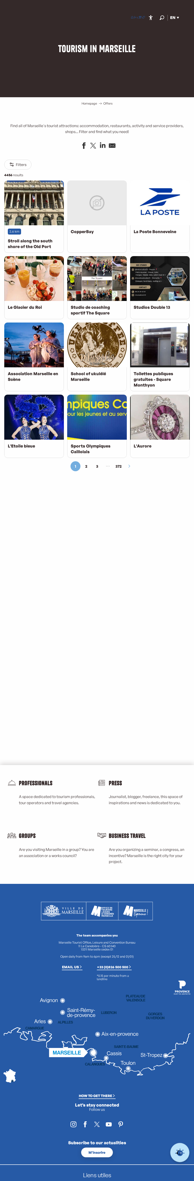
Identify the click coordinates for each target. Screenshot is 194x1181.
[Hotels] (136, 17)
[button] (162, 18)
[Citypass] (140, 17)
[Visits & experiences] (144, 17)
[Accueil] (132, 17)
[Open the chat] (180, 1152)
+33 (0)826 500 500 (112, 967)
